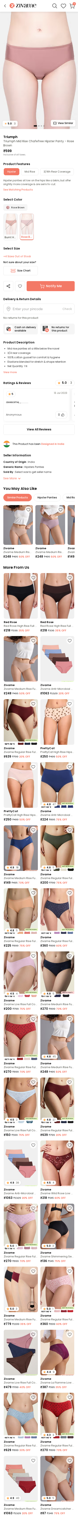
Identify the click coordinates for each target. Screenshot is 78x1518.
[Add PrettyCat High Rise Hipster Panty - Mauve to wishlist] (33, 766)
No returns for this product (60, 328)
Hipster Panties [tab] (47, 497)
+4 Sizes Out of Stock (17, 256)
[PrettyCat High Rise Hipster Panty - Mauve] (21, 785)
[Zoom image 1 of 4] (39, 70)
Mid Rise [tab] (30, 171)
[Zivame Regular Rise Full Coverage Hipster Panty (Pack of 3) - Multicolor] (21, 722)
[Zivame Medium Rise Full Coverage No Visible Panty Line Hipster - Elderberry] (50, 525)
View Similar (65, 123)
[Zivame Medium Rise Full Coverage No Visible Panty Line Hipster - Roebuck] (18, 525)
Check (67, 309)
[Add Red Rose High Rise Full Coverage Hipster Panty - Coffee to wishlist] (69, 577)
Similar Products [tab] (17, 497)
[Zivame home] (23, 6)
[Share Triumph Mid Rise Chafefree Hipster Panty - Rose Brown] (8, 286)
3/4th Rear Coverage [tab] (57, 171)
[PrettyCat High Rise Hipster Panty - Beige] (57, 722)
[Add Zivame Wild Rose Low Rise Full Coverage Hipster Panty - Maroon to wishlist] (69, 1145)
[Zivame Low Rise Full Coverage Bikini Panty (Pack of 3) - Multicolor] (21, 1352)
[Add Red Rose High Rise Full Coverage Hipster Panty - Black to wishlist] (33, 577)
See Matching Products (18, 189)
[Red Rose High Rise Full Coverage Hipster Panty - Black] (21, 596)
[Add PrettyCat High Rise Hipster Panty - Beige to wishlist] (69, 703)
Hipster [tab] (11, 171)
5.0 (10, 123)
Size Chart (24, 270)
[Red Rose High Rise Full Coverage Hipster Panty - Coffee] (57, 596)
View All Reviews (39, 429)
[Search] (54, 6)
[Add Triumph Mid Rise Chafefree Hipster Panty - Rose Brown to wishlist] (20, 286)
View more (10, 372)
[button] (4, 5)
